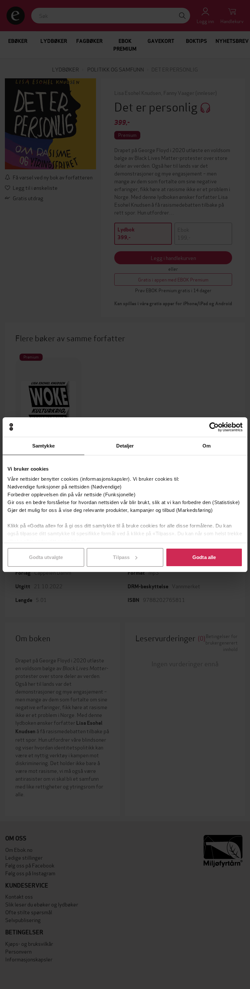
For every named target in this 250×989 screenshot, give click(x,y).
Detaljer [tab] (125, 446)
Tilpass (121, 557)
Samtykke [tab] (43, 446)
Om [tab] (206, 446)
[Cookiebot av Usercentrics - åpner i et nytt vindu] (214, 427)
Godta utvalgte (46, 557)
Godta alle (204, 557)
